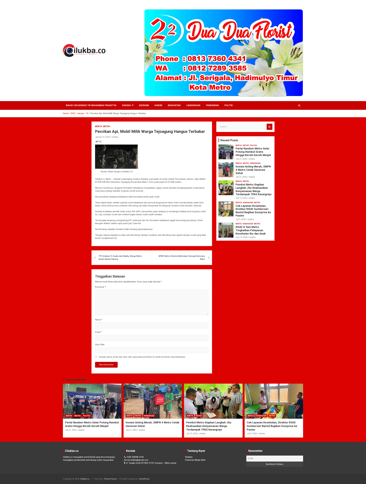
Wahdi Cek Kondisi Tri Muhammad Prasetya (91, 105)
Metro (106, 126)
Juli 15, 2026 (241, 198)
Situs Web (100, 344)
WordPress (144, 479)
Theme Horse (110, 479)
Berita (98, 126)
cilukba (115, 137)
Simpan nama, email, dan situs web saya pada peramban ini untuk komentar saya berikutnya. (142, 357)
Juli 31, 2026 (241, 159)
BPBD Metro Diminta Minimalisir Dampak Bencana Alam (182, 257)
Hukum (158, 105)
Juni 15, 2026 (242, 237)
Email (98, 332)
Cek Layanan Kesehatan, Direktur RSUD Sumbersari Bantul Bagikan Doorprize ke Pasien (253, 210)
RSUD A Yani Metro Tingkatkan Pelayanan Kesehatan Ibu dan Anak (251, 230)
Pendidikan (212, 105)
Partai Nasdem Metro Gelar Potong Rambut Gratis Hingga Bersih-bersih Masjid (253, 152)
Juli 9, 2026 (241, 219)
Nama (98, 319)
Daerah (126, 105)
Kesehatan (174, 105)
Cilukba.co (84, 479)
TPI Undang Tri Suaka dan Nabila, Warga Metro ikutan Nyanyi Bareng (120, 257)
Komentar (100, 287)
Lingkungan (193, 105)
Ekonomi (144, 105)
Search (269, 127)
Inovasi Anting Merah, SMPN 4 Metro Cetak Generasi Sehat (253, 170)
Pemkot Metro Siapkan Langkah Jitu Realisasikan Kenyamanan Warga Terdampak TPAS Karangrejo (253, 189)
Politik (228, 105)
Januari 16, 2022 (102, 137)
